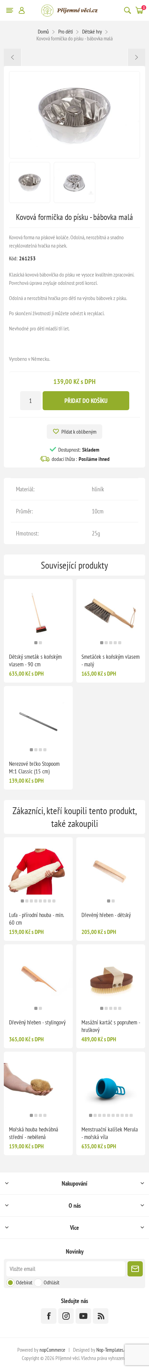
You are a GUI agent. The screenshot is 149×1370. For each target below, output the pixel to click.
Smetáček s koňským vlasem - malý (110, 660)
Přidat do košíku (85, 401)
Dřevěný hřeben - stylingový (37, 1022)
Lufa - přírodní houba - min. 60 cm (36, 918)
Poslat (135, 1268)
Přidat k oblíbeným (78, 431)
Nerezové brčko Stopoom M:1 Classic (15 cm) (34, 767)
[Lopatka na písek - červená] (136, 57)
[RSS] (100, 1316)
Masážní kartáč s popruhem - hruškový (110, 1026)
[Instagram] (66, 1316)
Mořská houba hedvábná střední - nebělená (33, 1133)
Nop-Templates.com (114, 1350)
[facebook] (48, 1316)
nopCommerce (52, 1350)
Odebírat (24, 1282)
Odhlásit (51, 1282)
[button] (35, 642)
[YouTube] (83, 1316)
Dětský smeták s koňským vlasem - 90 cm (35, 660)
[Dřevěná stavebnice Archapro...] (12, 57)
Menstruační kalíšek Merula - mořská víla (109, 1133)
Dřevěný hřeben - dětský (106, 915)
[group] (38, 613)
